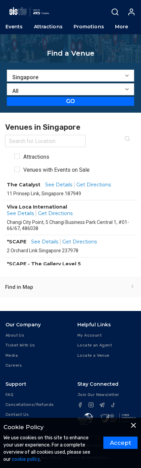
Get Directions (93, 185)
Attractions (35, 157)
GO (70, 101)
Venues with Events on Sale (56, 170)
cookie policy (26, 459)
